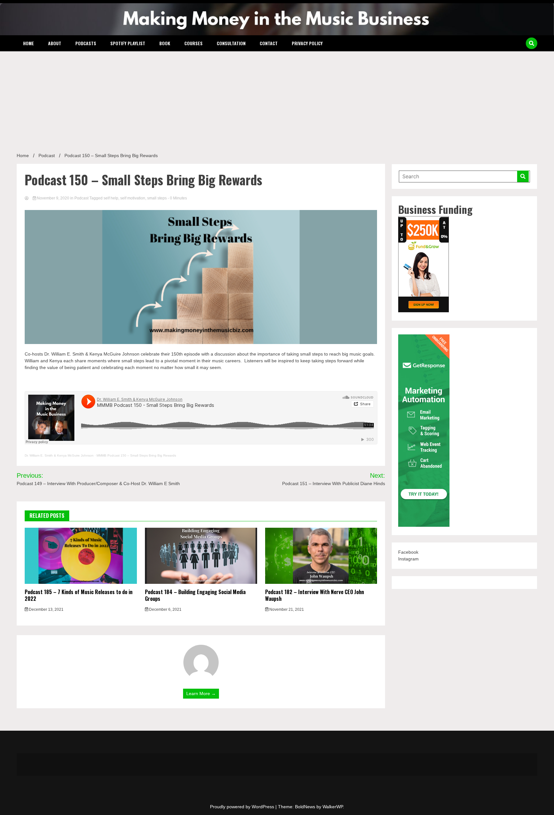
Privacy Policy (307, 43)
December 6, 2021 (164, 609)
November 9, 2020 (53, 198)
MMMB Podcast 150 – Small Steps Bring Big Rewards (136, 455)
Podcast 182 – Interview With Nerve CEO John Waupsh (314, 595)
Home (28, 43)
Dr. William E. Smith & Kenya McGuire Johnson (59, 455)
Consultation (231, 43)
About (54, 43)
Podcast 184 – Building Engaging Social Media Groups (195, 595)
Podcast (81, 198)
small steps (157, 198)
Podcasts (85, 43)
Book (164, 43)
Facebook (408, 552)
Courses (193, 43)
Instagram (408, 558)
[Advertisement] (277, 99)
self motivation (132, 198)
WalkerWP (333, 806)
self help (111, 198)
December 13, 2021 (45, 609)
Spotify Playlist (127, 43)
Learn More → (201, 693)
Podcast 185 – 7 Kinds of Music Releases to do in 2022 (78, 595)
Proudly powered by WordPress (242, 806)
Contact (269, 43)
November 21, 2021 (286, 609)
